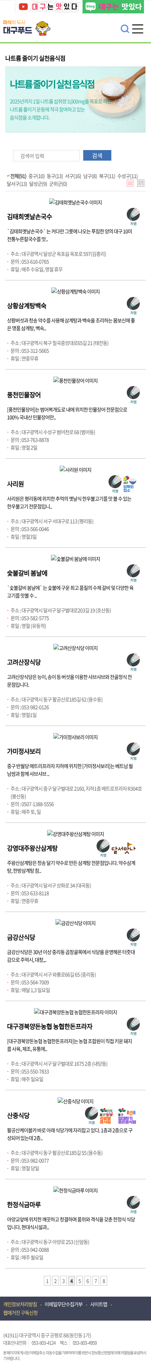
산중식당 (18, 1115)
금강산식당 (21, 937)
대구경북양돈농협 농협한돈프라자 (49, 1026)
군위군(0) (58, 183)
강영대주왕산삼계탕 (32, 848)
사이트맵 (98, 1304)
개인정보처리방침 (20, 1304)
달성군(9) (38, 183)
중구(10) (36, 175)
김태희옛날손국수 (29, 216)
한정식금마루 (24, 1204)
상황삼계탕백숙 (26, 305)
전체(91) (18, 175)
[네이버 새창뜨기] (113, 7)
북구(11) (107, 175)
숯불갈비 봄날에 (27, 573)
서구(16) (73, 175)
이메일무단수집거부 (64, 1304)
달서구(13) (17, 183)
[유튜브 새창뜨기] (48, 7)
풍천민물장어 (24, 394)
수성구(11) (127, 175)
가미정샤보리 (24, 751)
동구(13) (55, 175)
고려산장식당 (24, 662)
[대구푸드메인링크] (29, 22)
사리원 (15, 484)
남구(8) (90, 175)
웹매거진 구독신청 (20, 1312)
